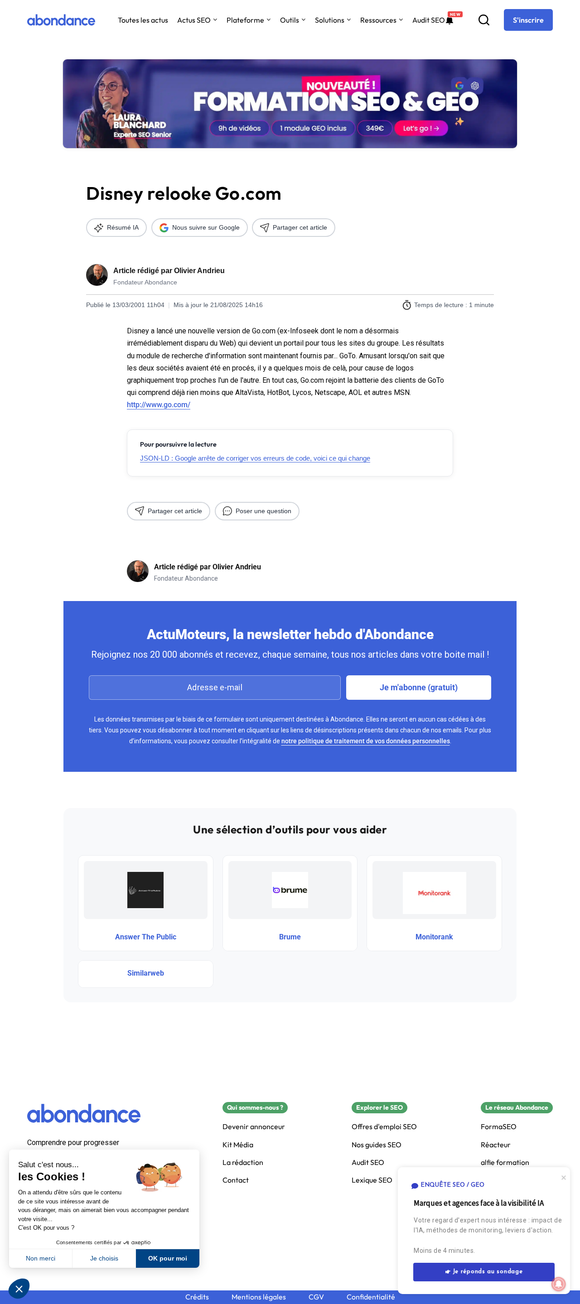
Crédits (197, 1297)
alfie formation (505, 1162)
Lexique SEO (372, 1180)
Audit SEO (428, 19)
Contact (235, 1180)
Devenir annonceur (253, 1126)
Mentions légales (259, 1297)
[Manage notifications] (558, 1284)
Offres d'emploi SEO (384, 1126)
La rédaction (242, 1162)
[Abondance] (61, 20)
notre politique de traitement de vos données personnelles (365, 741)
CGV (316, 1297)
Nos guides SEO (376, 1144)
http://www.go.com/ (158, 404)
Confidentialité (371, 1297)
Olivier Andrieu (199, 270)
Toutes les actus (143, 19)
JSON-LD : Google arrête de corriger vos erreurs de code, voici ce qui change (255, 458)
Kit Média (237, 1144)
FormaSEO (499, 1126)
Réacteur (496, 1144)
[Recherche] (484, 20)
